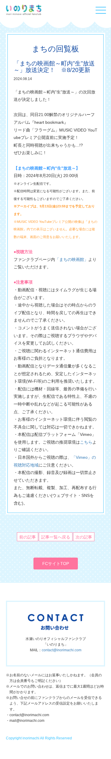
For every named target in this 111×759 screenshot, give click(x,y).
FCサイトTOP (55, 563)
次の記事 (83, 537)
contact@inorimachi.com (61, 650)
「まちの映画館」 (71, 259)
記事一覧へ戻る (55, 537)
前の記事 (27, 537)
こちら (86, 442)
